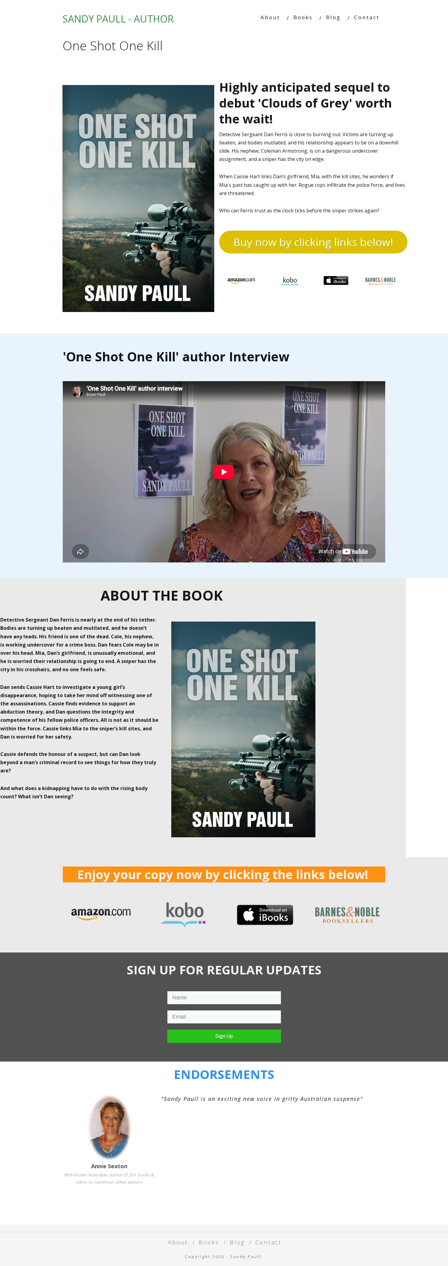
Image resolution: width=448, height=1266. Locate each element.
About (270, 17)
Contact (366, 17)
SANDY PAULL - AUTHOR (118, 18)
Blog (333, 17)
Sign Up (224, 1036)
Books (303, 17)
